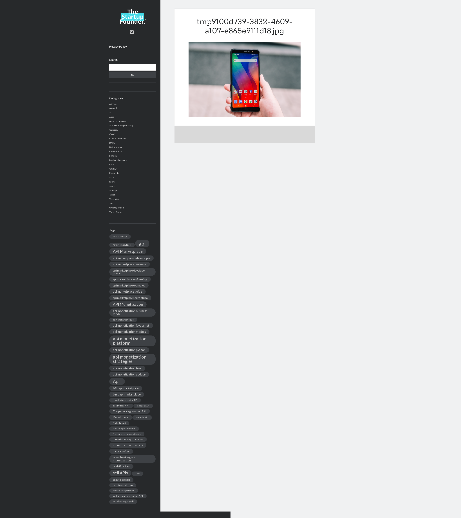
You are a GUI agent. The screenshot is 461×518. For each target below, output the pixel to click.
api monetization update (129, 374)
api (142, 243)
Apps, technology (117, 121)
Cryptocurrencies (117, 138)
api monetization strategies (129, 359)
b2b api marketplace (125, 388)
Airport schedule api (122, 245)
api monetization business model (130, 312)
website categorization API (128, 495)
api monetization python (129, 350)
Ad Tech (113, 104)
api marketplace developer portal (129, 272)
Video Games (115, 212)
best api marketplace (127, 394)
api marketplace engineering (130, 279)
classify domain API (121, 405)
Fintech (113, 155)
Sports (112, 181)
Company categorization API (129, 411)
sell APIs (120, 472)
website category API (123, 501)
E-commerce (115, 151)
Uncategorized (116, 207)
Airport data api (120, 236)
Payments (114, 173)
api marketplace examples (129, 285)
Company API (143, 405)
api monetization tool (127, 368)
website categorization (124, 490)
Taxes (112, 194)
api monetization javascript (131, 325)
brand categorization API (125, 400)
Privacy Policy (118, 46)
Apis (117, 381)
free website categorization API (128, 439)
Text (137, 473)
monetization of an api (128, 445)
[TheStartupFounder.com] (132, 23)
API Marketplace (128, 251)
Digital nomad (115, 147)
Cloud (112, 134)
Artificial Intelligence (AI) (121, 125)
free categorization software (127, 434)
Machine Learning (118, 160)
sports (112, 186)
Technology (114, 199)
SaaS (111, 177)
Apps (111, 116)
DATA (112, 142)
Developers (120, 417)
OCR (111, 164)
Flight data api (119, 423)
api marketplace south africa (130, 297)
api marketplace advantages (131, 258)
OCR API (113, 168)
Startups (113, 190)
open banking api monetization (124, 458)
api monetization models (129, 332)
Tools (112, 203)
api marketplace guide (127, 291)
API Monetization (128, 304)
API (111, 112)
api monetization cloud (123, 320)
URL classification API (123, 485)
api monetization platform (129, 341)
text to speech (121, 479)
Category (113, 129)
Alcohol (113, 108)
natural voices (121, 451)
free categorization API (124, 428)
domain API (142, 417)
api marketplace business (129, 264)
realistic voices (121, 466)
